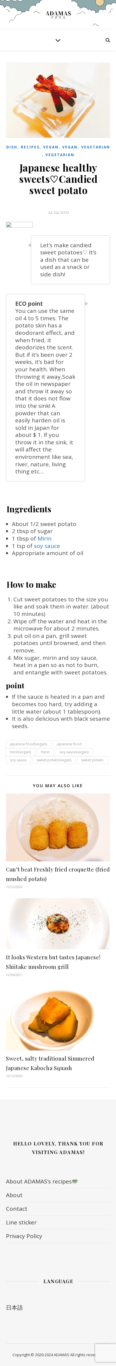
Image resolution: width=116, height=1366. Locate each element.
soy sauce (47, 546)
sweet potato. (92, 760)
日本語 (14, 1307)
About (14, 1195)
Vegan (51, 147)
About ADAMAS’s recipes (39, 1181)
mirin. (45, 752)
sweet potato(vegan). (54, 760)
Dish (11, 147)
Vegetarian (95, 147)
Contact (16, 1209)
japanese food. (69, 744)
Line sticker (21, 1222)
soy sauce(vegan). (74, 752)
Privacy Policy (24, 1236)
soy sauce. (18, 760)
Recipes (30, 147)
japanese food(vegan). (29, 744)
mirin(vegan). (21, 752)
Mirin (44, 538)
